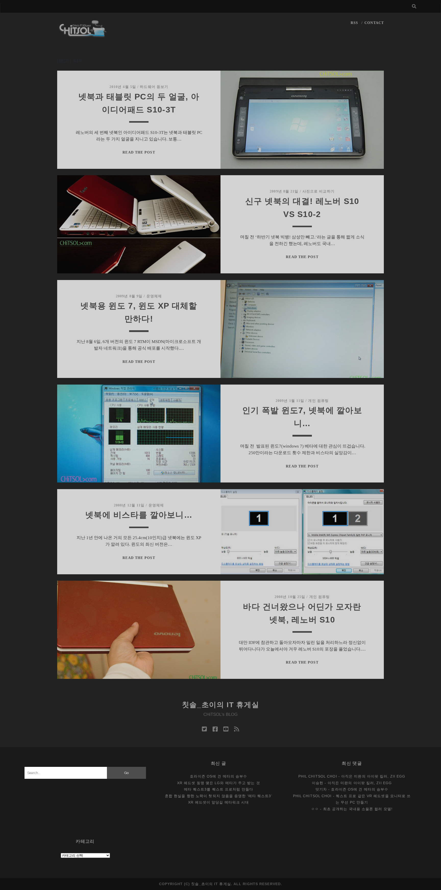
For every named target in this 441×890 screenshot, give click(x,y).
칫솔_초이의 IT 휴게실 (220, 705)
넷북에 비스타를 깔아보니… (138, 514)
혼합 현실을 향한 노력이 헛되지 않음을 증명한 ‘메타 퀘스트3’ (218, 796)
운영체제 (154, 296)
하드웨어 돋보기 (154, 87)
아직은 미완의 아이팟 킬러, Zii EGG (373, 776)
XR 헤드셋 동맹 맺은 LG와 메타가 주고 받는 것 (218, 783)
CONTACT (374, 23)
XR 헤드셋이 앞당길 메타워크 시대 (218, 802)
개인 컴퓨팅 (318, 401)
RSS (354, 23)
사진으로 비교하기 (318, 191)
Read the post (138, 152)
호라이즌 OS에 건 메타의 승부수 (218, 776)
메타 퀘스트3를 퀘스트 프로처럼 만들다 (218, 789)
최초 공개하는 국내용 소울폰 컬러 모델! (358, 809)
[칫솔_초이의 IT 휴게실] (83, 35)
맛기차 (321, 789)
